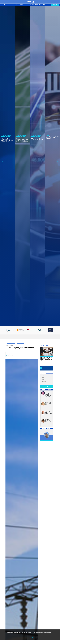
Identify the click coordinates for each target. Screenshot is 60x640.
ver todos (50, 389)
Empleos (28, 4)
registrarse (55, 4)
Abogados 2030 (22, 4)
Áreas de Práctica (42, 4)
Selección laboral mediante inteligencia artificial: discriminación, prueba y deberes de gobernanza (48, 404)
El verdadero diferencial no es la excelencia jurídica (48, 420)
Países (36, 4)
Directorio (32, 4)
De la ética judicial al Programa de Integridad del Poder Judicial (48, 413)
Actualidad (17, 4)
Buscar (46, 386)
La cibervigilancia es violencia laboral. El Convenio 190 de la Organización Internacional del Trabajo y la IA (48, 394)
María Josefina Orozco (46, 438)
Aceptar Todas (30, 637)
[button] (4, 4)
